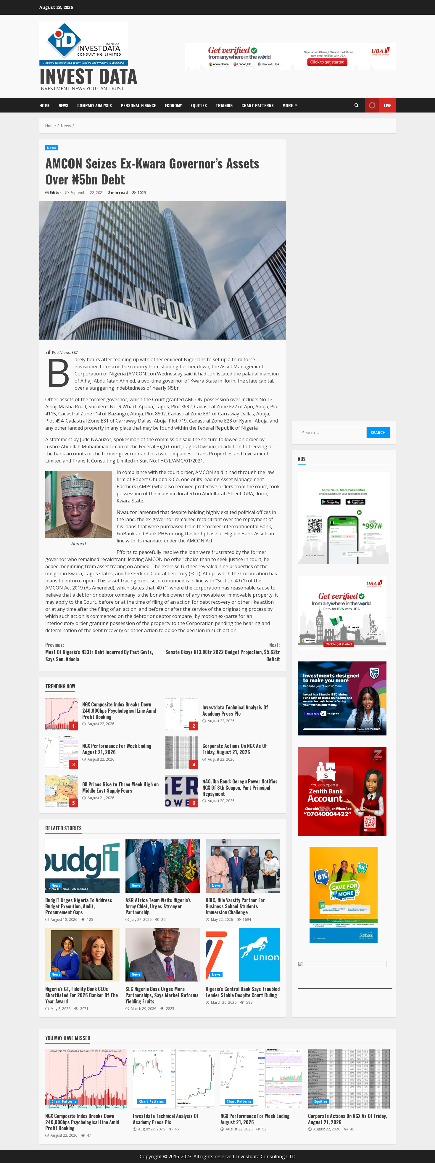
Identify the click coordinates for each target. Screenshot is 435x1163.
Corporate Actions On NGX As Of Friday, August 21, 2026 (181, 752)
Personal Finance (138, 105)
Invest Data (88, 75)
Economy (173, 105)
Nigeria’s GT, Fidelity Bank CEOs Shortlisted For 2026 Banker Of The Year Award (82, 955)
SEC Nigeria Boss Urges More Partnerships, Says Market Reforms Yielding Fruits (162, 955)
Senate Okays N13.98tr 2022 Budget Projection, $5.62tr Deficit (222, 652)
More (288, 105)
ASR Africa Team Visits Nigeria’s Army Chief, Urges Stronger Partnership (162, 866)
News (63, 105)
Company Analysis (94, 105)
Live (387, 105)
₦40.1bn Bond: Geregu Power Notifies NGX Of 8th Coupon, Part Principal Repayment (181, 791)
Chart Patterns (257, 105)
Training (224, 105)
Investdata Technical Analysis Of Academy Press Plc (181, 714)
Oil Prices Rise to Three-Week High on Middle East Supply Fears (61, 791)
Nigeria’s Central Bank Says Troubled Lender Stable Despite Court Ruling (243, 955)
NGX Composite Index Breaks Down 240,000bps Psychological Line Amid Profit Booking (61, 714)
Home (44, 105)
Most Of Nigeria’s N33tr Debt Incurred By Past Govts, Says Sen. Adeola (99, 652)
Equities (199, 105)
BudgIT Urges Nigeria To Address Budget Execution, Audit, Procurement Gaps (82, 866)
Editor (55, 192)
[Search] (357, 105)
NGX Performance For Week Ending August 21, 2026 (61, 752)
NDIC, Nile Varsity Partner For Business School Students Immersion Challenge (243, 866)
